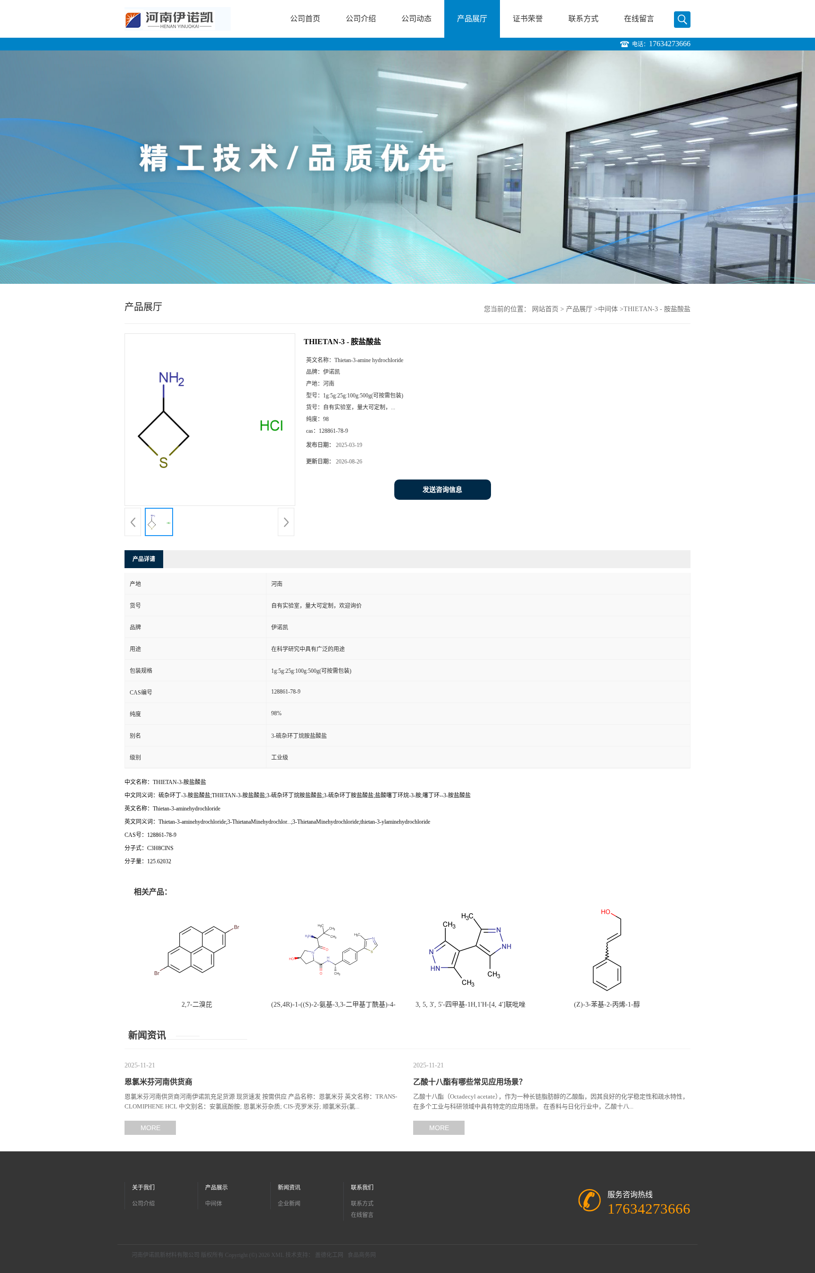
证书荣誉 (528, 19)
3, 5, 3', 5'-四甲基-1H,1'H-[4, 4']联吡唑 (470, 1004)
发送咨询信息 (442, 489)
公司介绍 (361, 19)
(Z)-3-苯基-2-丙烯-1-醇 (607, 1004)
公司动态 (416, 19)
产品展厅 (472, 19)
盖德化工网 (329, 1255)
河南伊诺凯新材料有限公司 (166, 1255)
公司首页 (305, 19)
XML (277, 1255)
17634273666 (669, 44)
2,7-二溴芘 (197, 1004)
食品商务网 (362, 1255)
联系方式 (583, 19)
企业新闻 (289, 1203)
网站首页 (545, 309)
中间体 (608, 309)
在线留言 (639, 19)
